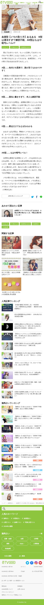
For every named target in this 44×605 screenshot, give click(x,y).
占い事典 (22, 556)
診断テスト (17, 522)
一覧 (40, 533)
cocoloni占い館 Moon (8, 571)
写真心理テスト (30, 522)
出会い (22, 543)
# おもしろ (5, 47)
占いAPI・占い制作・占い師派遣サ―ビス (13, 580)
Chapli (23, 571)
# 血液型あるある (25, 47)
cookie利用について (7, 589)
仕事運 (36, 538)
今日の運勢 (7, 556)
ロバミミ (23, 566)
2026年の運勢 (8, 526)
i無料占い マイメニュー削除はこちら (12, 595)
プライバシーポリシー (8, 592)
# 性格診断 (5, 227)
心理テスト (7, 522)
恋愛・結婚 (7, 538)
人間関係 (36, 543)
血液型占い (27, 518)
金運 (22, 538)
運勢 (7, 543)
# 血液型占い (36, 224)
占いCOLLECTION (37, 571)
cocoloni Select (38, 566)
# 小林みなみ (14, 47)
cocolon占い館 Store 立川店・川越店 (12, 576)
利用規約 (19, 586)
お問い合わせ (21, 589)
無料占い (6, 518)
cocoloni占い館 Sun (7, 566)
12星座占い (16, 518)
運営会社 (4, 586)
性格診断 (6, 32)
